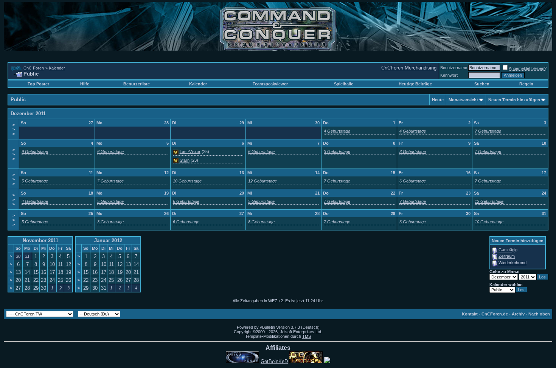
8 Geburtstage (261, 222)
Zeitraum (507, 256)
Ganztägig (508, 250)
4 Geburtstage (337, 131)
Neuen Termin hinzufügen (514, 99)
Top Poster (38, 84)
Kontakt (470, 314)
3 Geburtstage (337, 151)
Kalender (57, 68)
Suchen (481, 84)
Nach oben (539, 314)
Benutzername (453, 67)
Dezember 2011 (28, 113)
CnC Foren (33, 68)
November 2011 (40, 240)
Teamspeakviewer (270, 84)
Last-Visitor (190, 151)
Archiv (518, 314)
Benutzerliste (136, 84)
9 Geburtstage (35, 151)
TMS (306, 336)
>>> (13, 129)
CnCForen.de (494, 314)
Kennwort (449, 75)
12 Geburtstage (262, 181)
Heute (438, 99)
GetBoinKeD (274, 361)
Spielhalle (343, 84)
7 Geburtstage (488, 131)
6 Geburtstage (110, 151)
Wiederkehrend (512, 263)
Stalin (184, 160)
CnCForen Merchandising (408, 68)
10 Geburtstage (187, 181)
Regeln (526, 84)
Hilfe (84, 84)
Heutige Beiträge (415, 84)
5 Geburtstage (35, 181)
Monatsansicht (463, 99)
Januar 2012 (108, 240)
